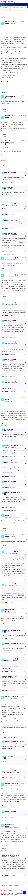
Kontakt (14, 890)
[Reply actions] (25, 175)
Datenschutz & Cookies (16, 887)
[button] (3, 183)
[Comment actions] (26, 99)
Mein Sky (3, 885)
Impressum (20, 890)
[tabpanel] (14, 487)
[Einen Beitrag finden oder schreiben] (24, 7)
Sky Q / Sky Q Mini (6, 17)
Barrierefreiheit (16, 885)
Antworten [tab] (4, 92)
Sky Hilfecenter (9, 885)
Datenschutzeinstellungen (6, 890)
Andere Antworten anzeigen (9, 254)
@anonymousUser (5, 831)
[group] (2, 77)
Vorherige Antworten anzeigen (9, 737)
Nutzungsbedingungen (6, 887)
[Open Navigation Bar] (2, 1)
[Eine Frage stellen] (24, 892)
